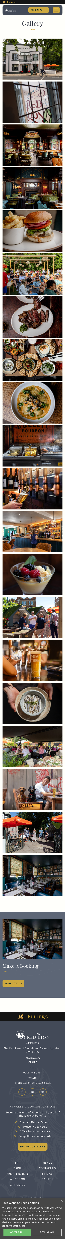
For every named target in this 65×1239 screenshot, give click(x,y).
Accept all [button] (17, 1232)
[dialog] (32, 1218)
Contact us (47, 1168)
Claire (32, 1062)
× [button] (61, 1201)
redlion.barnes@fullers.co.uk (33, 1083)
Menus (47, 1162)
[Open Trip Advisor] (43, 1092)
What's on (17, 1179)
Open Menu (56, 10)
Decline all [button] (47, 1232)
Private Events (17, 1173)
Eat (17, 1162)
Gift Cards (17, 1184)
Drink (17, 1168)
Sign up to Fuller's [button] (32, 1146)
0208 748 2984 (32, 1072)
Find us (47, 1173)
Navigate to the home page (11, 10)
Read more (50, 1222)
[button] (32, 1226)
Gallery (47, 1179)
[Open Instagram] (32, 1092)
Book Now (36, 9)
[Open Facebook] (22, 1092)
